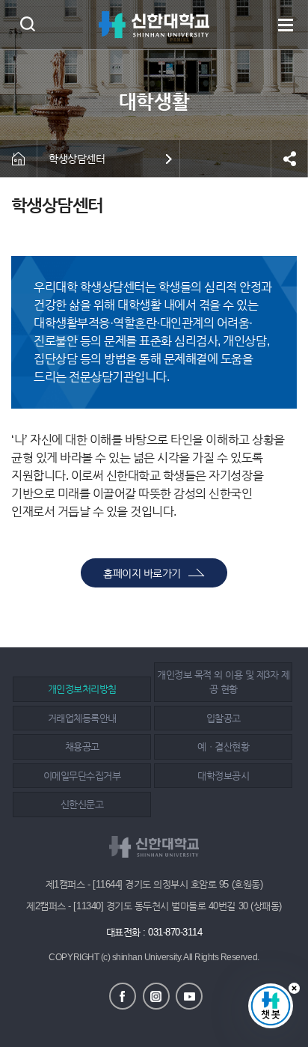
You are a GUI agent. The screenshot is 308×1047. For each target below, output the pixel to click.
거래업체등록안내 (82, 718)
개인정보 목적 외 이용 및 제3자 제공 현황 (223, 682)
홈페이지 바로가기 (142, 573)
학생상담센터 (77, 159)
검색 (27, 23)
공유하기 (289, 158)
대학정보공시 (223, 775)
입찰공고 (223, 718)
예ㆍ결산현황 (223, 746)
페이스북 (122, 996)
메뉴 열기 (285, 24)
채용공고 (82, 746)
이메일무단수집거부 (82, 775)
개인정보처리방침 (82, 689)
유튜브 (189, 996)
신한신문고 (82, 804)
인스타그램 (156, 996)
